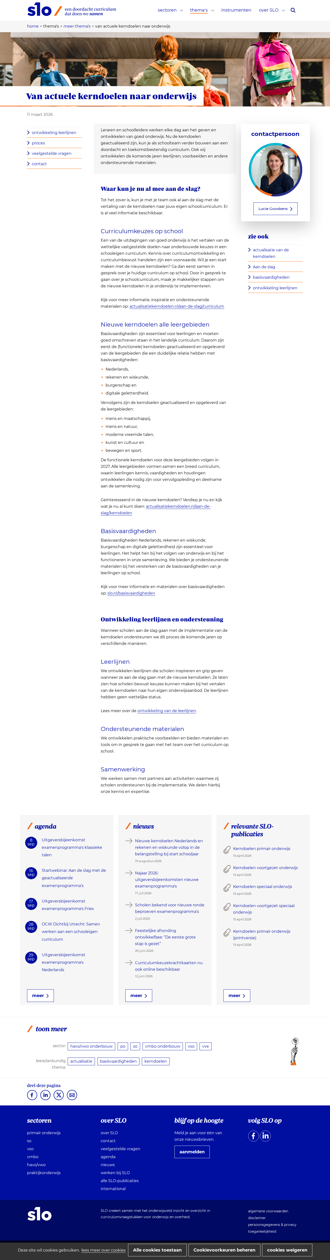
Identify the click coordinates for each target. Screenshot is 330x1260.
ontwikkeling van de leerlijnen (166, 710)
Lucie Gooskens (273, 208)
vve (205, 1046)
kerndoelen (155, 1061)
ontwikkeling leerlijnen (54, 132)
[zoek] (293, 10)
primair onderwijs (44, 1133)
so (135, 1046)
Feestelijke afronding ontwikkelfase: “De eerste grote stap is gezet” (165, 937)
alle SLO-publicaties (120, 1180)
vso (191, 1046)
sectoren (167, 10)
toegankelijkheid (262, 1231)
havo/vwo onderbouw (91, 1046)
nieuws (108, 1165)
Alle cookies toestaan (157, 1250)
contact (39, 164)
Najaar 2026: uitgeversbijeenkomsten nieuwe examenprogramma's (167, 879)
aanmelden (193, 1153)
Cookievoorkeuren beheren (224, 1250)
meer (38, 995)
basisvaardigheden (271, 277)
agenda (108, 1157)
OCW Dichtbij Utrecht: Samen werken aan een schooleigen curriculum (71, 931)
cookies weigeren (287, 1250)
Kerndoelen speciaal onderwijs (262, 886)
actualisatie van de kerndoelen (271, 253)
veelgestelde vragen (52, 153)
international (113, 1188)
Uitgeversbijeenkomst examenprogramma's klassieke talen (72, 847)
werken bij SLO (115, 1173)
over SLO (269, 10)
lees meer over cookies (103, 1250)
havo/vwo (36, 1165)
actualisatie (81, 1061)
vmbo (32, 1157)
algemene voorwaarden (268, 1211)
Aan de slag (265, 267)
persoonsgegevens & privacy (272, 1225)
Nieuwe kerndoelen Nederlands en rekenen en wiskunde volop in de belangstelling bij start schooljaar (169, 847)
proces (38, 143)
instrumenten (236, 10)
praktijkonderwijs (44, 1173)
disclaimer (257, 1218)
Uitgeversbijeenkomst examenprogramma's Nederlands (63, 962)
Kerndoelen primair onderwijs (261, 848)
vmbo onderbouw (162, 1046)
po (122, 1046)
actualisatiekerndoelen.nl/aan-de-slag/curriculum (176, 306)
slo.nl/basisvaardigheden (131, 593)
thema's (199, 10)
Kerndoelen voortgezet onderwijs (265, 867)
